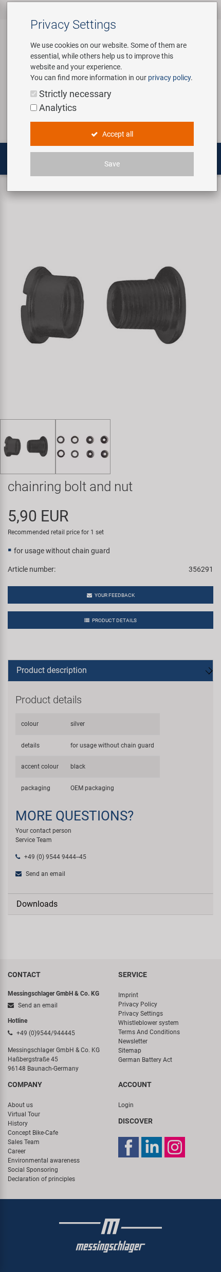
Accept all (117, 134)
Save (112, 164)
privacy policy (169, 77)
